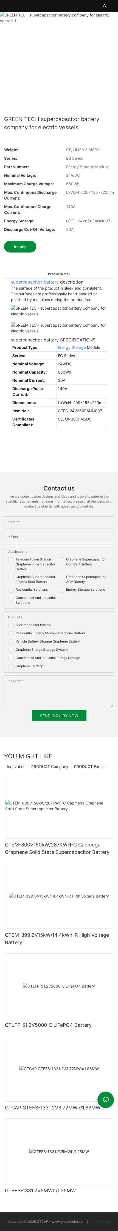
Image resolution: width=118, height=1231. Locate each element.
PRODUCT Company (49, 766)
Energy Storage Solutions (85, 589)
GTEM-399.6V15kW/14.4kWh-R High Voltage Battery (57, 938)
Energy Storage (72, 347)
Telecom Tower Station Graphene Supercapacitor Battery (35, 564)
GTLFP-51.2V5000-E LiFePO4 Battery (48, 1025)
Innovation (16, 766)
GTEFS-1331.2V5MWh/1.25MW (40, 1190)
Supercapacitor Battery (33, 625)
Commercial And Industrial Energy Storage (48, 658)
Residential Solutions (32, 589)
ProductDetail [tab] (59, 274)
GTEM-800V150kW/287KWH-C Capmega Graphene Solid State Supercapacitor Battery (57, 848)
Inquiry (20, 246)
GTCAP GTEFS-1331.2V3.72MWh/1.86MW (52, 1108)
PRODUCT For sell (90, 766)
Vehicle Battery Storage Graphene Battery (48, 641)
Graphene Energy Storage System (42, 649)
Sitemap (103, 1221)
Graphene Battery (29, 666)
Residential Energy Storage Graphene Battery (50, 633)
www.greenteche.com (68, 1221)
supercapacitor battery (35, 282)
